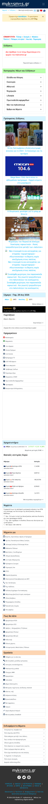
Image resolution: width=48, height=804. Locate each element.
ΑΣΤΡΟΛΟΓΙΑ (27, 784)
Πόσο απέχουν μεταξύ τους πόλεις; (24, 736)
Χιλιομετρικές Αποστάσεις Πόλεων (16, 647)
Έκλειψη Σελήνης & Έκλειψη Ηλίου (15, 544)
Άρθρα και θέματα (24, 109)
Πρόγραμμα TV (9, 358)
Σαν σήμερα (8, 346)
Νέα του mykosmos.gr (24, 105)
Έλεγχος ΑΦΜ (9, 672)
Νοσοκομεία (8, 337)
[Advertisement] (24, 28)
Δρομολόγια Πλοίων (11, 632)
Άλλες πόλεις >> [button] (37, 304)
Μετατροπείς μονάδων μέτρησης (15, 661)
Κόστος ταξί (8, 691)
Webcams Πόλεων (10, 548)
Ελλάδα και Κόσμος (24, 77)
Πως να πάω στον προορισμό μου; (24, 739)
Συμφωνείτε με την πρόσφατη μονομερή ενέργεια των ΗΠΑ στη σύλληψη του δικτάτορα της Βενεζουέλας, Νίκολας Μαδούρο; (23, 511)
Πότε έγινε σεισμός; (24, 759)
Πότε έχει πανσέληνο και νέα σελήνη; (24, 752)
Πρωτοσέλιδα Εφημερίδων (13, 381)
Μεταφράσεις (9, 703)
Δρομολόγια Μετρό (10, 636)
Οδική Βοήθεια (9, 598)
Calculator (7, 680)
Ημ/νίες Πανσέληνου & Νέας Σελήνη (16, 540)
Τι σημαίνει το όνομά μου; (24, 756)
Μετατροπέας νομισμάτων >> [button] (33, 499)
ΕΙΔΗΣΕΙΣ (18, 784)
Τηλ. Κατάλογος (9, 583)
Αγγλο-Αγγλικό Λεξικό (11, 710)
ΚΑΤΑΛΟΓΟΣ (24, 788)
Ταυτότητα (18, 792)
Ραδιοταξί (7, 639)
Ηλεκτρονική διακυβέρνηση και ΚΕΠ (16, 579)
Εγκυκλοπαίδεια (9, 699)
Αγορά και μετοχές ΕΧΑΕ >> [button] (34, 450)
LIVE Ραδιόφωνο (9, 361)
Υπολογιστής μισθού (11, 668)
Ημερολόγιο (8, 676)
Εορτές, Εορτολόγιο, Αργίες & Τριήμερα (17, 537)
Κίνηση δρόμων (9, 350)
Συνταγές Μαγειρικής (11, 560)
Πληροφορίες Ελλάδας (12, 602)
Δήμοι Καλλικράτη (10, 684)
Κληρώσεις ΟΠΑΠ (10, 377)
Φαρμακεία (7, 341)
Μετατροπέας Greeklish (12, 714)
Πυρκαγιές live (9, 567)
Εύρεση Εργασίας (10, 575)
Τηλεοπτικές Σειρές (11, 606)
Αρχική (4, 10)
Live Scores (8, 354)
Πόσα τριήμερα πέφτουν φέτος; (24, 749)
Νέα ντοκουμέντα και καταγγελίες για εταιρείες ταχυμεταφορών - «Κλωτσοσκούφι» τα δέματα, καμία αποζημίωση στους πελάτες (24, 266)
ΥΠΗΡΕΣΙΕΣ (8, 784)
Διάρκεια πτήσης (10, 695)
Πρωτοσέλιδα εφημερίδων (24, 100)
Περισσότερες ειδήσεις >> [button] (32, 63)
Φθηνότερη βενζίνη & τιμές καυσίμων (16, 594)
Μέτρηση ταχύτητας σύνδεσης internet (17, 688)
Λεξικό (6, 707)
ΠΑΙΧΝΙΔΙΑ (37, 784)
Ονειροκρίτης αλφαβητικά (24, 730)
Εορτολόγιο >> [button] (38, 323)
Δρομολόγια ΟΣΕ (9, 624)
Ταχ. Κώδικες (8, 586)
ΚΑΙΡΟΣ (17, 786)
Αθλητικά (24, 87)
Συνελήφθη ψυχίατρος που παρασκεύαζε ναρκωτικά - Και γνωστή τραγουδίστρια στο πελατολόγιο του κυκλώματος (24, 285)
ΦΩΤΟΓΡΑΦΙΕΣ (27, 786)
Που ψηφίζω (8, 609)
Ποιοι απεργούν (9, 365)
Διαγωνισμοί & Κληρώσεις (13, 388)
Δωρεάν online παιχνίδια (24, 762)
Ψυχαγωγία (24, 91)
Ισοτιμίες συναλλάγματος (13, 664)
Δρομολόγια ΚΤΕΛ (10, 620)
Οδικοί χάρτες (9, 643)
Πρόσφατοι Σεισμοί (10, 563)
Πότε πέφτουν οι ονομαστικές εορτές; (24, 746)
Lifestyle (24, 96)
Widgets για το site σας (12, 657)
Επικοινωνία (9, 792)
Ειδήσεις (13, 10)
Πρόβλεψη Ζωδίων (10, 369)
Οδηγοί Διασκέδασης (11, 556)
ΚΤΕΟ (6, 571)
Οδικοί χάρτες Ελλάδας (24, 743)
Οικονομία (24, 82)
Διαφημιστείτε (30, 792)
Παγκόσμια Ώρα (9, 373)
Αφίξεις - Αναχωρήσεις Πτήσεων (15, 628)
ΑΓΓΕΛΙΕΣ (10, 786)
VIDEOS (36, 786)
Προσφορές (8, 384)
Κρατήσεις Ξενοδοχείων (12, 552)
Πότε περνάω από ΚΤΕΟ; (24, 733)
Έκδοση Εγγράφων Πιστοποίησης (15, 590)
